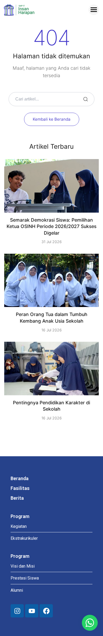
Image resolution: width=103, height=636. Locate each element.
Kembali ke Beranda (52, 119)
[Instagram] (17, 610)
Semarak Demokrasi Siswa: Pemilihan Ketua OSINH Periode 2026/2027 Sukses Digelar (51, 226)
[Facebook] (46, 610)
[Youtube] (31, 610)
